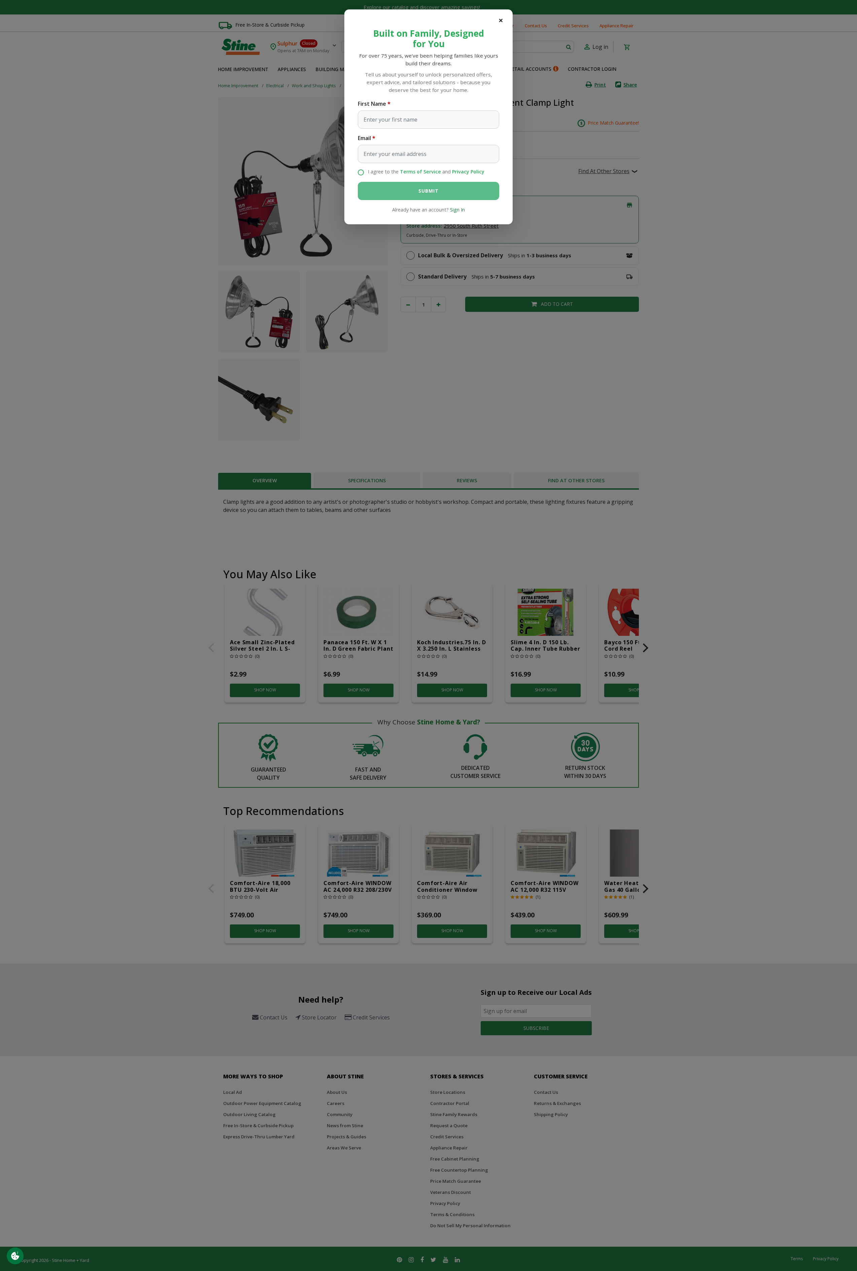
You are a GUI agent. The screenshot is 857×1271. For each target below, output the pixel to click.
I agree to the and (426, 171)
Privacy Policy (468, 171)
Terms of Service (420, 171)
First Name (372, 103)
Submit (428, 191)
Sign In (457, 209)
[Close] (501, 20)
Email (364, 138)
